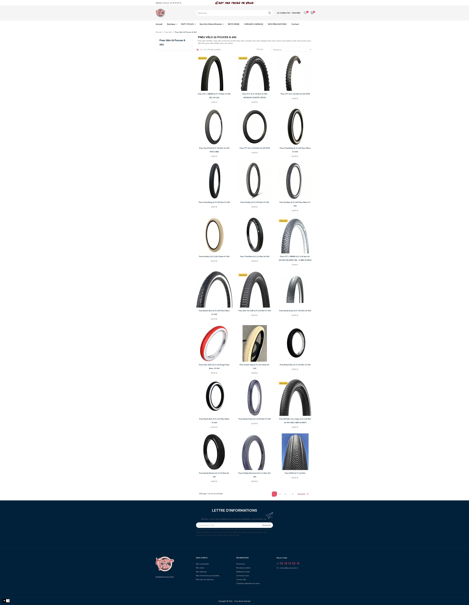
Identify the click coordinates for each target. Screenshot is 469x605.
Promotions (240, 564)
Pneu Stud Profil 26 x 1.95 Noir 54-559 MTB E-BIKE (214, 150)
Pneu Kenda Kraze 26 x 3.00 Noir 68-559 (295, 311)
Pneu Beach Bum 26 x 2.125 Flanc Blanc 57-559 (214, 312)
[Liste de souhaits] (303, 13)
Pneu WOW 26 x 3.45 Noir (295, 473)
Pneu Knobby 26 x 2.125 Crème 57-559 (214, 256)
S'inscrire (296, 13)
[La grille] (197, 49)
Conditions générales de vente (248, 583)
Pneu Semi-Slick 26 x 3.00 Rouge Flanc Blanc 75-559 (214, 366)
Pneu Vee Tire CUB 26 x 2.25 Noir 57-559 (255, 311)
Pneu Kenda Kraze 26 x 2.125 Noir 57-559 (255, 419)
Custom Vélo (241, 579)
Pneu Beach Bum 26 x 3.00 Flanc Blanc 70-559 (214, 421)
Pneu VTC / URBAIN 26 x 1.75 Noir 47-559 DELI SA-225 (214, 95)
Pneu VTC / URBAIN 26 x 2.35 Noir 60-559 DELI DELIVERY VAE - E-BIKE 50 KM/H (295, 258)
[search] (269, 13)
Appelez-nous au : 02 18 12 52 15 (168, 3)
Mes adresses (201, 572)
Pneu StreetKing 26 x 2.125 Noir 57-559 (214, 202)
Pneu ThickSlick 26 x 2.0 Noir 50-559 (254, 256)
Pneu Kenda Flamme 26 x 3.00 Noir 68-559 (214, 475)
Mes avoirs (200, 568)
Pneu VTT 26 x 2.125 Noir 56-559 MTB (255, 148)
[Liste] (201, 49)
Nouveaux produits (243, 568)
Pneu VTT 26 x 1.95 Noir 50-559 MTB (295, 94)
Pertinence (292, 49)
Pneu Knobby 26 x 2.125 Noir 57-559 (254, 202)
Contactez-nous (242, 576)
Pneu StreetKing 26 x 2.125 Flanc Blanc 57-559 (295, 150)
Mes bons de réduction (205, 579)
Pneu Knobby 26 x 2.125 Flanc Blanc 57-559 (295, 204)
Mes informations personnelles (207, 576)
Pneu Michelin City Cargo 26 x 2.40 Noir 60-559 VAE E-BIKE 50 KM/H (295, 421)
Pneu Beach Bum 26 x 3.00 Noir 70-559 (295, 365)
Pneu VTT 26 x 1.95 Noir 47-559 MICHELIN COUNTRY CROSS (254, 95)
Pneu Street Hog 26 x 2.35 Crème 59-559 (255, 366)
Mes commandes (202, 564)
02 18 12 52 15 (290, 563)
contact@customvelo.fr (289, 568)
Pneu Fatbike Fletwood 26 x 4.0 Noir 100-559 (254, 475)
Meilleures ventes (243, 572)
